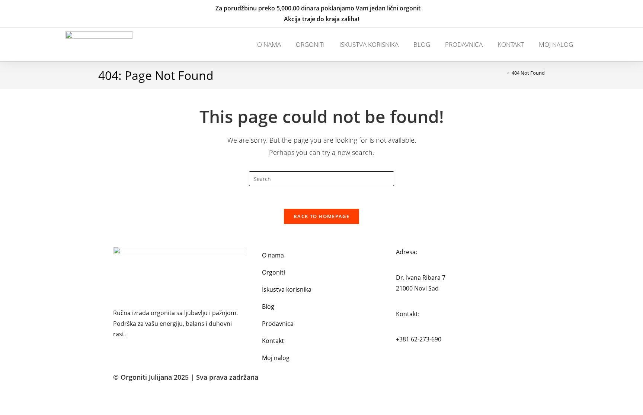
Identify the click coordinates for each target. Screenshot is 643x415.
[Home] (503, 72)
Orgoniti (310, 44)
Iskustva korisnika (369, 44)
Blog (421, 44)
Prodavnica (464, 44)
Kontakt (511, 44)
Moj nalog (556, 44)
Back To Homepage (321, 216)
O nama (269, 44)
